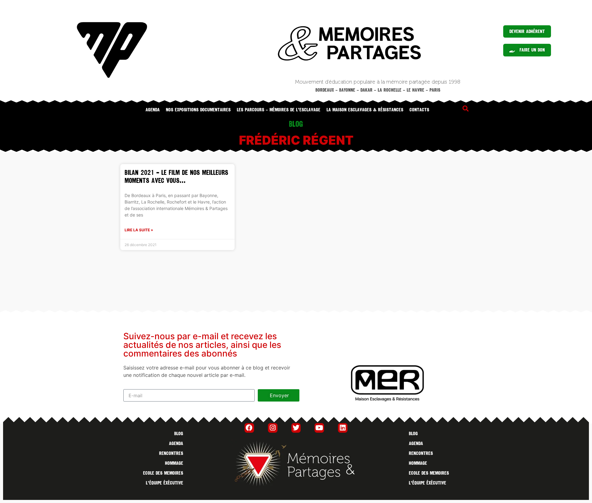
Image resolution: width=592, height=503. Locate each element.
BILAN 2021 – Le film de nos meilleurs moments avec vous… (176, 176)
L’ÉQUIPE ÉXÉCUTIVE (164, 483)
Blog (178, 433)
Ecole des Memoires (163, 473)
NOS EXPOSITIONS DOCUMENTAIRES (198, 109)
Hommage (174, 463)
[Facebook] (249, 428)
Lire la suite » (139, 230)
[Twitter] (296, 428)
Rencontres (171, 453)
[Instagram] (273, 428)
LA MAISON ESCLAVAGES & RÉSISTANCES (365, 109)
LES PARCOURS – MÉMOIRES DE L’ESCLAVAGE (278, 109)
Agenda (153, 109)
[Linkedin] (342, 428)
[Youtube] (319, 428)
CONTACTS (419, 109)
